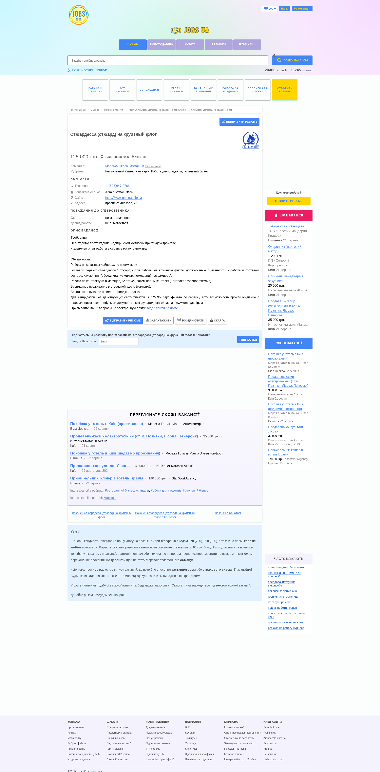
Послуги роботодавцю (159, 732)
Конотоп (140, 156)
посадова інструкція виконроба (281, 583)
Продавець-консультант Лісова (100, 466)
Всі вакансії (153, 166)
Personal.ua (270, 754)
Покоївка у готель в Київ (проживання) (106, 424)
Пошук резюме (154, 738)
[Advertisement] (162, 379)
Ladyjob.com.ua (272, 759)
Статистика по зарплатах (239, 738)
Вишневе (275, 240)
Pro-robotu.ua (271, 727)
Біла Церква (79, 428)
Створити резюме (117, 727)
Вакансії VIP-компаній (120, 754)
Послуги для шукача (119, 732)
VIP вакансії (291, 215)
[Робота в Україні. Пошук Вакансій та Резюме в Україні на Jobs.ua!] (78, 15)
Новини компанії (234, 727)
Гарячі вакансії (115, 748)
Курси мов (191, 748)
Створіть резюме (288, 201)
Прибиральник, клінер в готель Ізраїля (106, 478)
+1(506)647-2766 (117, 185)
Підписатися (248, 340)
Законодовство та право (238, 743)
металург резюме (280, 602)
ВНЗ (187, 727)
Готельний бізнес (195, 490)
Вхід (284, 8)
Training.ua (269, 732)
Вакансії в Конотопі (228, 513)
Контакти (72, 732)
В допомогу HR (155, 754)
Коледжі (190, 732)
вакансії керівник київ (282, 591)
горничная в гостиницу (283, 596)
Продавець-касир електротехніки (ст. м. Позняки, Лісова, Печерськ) (134, 436)
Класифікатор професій (160, 759)
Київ (73, 445)
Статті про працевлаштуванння (242, 732)
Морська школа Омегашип (124, 166)
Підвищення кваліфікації (200, 754)
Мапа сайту (74, 738)
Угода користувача (78, 759)
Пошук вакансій (116, 738)
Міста (83, 743)
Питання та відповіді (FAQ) (83, 754)
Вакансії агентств (117, 759)
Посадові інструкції (235, 748)
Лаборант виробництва (286, 226)
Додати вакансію (156, 727)
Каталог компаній (234, 754)
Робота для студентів (166, 490)
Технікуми (191, 738)
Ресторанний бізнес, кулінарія (127, 490)
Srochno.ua (269, 743)
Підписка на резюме (158, 743)
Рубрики (72, 743)
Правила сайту (76, 748)
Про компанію (75, 727)
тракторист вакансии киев (285, 622)
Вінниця (76, 458)
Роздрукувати (193, 320)
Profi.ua (267, 748)
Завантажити (160, 320)
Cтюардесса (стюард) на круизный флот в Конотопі (171, 335)
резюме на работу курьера (286, 627)
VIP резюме (153, 748)
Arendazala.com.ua (274, 738)
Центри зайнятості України (240, 759)
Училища (190, 743)
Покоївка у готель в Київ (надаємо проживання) (115, 453)
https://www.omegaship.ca (123, 197)
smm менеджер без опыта (286, 567)
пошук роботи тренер (282, 607)
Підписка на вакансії (119, 743)
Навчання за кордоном (198, 759)
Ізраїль (75, 483)
